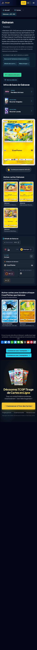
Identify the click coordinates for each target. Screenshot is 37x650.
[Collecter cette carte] (12, 75)
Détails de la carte (10, 63)
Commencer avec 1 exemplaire (17, 350)
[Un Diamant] (7, 280)
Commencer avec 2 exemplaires (17, 355)
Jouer (23, 3)
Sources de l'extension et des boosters (16, 59)
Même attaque (24, 63)
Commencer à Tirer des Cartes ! (19, 406)
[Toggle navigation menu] (34, 3)
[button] (29, 2)
